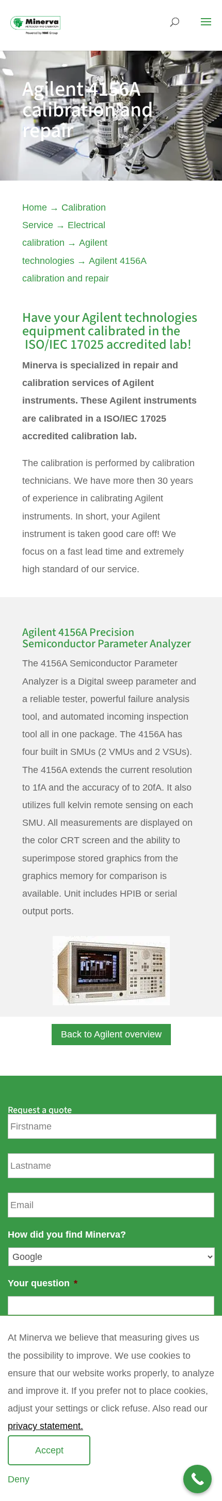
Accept (49, 1450)
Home (34, 207)
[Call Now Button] (197, 1479)
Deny (18, 1479)
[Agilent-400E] (111, 1002)
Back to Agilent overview (111, 1034)
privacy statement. (45, 1426)
